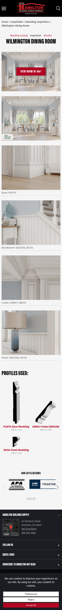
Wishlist (48, 35)
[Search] (58, 8)
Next (57, 487)
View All (31, 498)
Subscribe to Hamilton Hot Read (19, 564)
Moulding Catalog (19, 35)
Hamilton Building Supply (16, 514)
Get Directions (29, 528)
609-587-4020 (28, 532)
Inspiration (35, 35)
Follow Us (8, 544)
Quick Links (8, 554)
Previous (4, 487)
